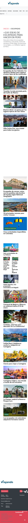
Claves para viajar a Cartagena (14, 364)
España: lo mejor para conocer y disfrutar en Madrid (15, 267)
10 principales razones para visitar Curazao (13, 214)
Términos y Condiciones (7, 521)
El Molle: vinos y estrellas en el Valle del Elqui (6, 265)
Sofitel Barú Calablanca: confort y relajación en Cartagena (12, 345)
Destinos (10, 10)
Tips (24, 10)
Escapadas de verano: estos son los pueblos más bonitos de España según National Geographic (14, 193)
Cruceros (8, 501)
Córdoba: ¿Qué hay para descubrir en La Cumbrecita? (14, 325)
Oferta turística (3, 495)
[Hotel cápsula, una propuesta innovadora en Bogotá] (10, 279)
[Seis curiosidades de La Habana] (10, 247)
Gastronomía (9, 503)
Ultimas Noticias (8, 506)
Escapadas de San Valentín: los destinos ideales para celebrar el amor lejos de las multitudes (15, 72)
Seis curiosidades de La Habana (10, 254)
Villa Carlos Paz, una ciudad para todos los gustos (13, 129)
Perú (20, 10)
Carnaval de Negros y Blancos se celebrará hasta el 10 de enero (14, 306)
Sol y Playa (7, 495)
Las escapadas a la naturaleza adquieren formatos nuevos (14, 419)
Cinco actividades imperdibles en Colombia (14, 233)
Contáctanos (19, 512)
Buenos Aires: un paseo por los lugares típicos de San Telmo (15, 110)
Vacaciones (15, 10)
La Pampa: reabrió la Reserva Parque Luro (14, 400)
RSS (20, 515)
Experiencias (9, 498)
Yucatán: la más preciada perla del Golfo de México (14, 92)
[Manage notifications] (25, 520)
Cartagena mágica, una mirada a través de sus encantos (14, 381)
